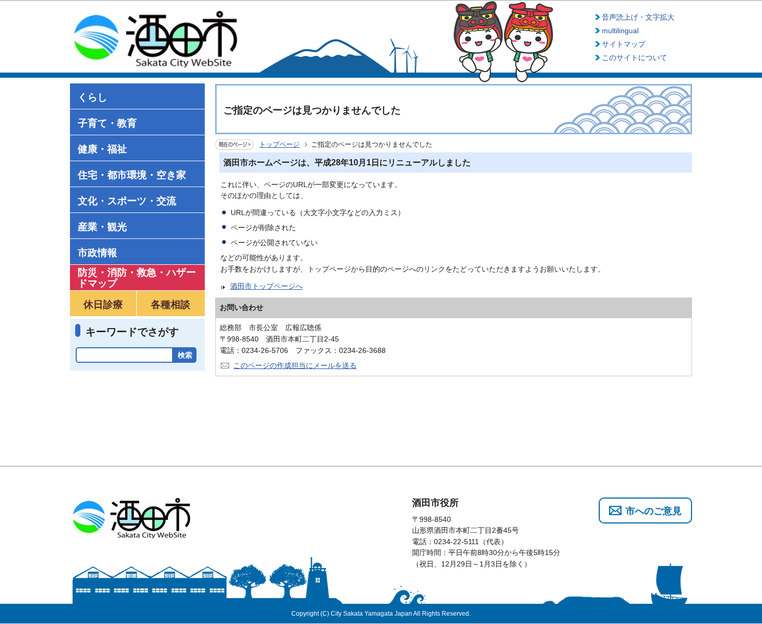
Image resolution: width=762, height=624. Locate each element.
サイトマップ (623, 44)
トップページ (279, 144)
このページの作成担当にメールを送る (295, 365)
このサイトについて (634, 57)
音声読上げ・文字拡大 (638, 17)
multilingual (620, 30)
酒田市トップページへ (266, 286)
